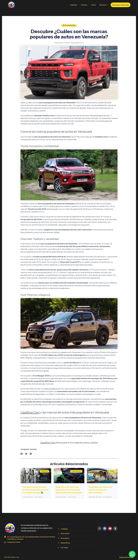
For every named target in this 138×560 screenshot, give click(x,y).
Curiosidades (69, 25)
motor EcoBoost (50, 389)
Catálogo (73, 5)
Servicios (102, 5)
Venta (93, 5)
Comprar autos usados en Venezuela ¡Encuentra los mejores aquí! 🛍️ (35, 490)
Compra (84, 5)
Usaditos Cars (30, 412)
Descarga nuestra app (120, 5)
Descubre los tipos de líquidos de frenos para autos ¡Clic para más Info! (69, 490)
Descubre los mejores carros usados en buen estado (100, 490)
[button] (104, 5)
